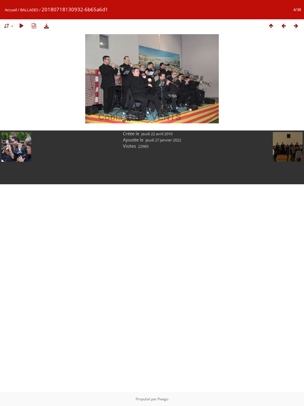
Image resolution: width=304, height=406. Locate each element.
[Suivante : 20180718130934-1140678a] (296, 25)
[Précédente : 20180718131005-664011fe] (283, 25)
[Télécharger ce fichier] (46, 25)
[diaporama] (21, 25)
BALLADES (29, 9)
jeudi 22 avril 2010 (156, 133)
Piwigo (163, 399)
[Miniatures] (271, 25)
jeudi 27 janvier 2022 (163, 140)
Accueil (11, 9)
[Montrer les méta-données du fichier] (34, 25)
